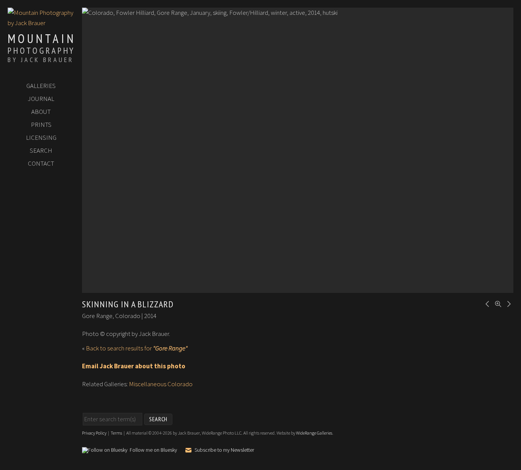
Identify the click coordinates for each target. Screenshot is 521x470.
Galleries (41, 86)
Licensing (41, 137)
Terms (116, 433)
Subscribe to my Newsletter (224, 450)
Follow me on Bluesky (153, 450)
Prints (41, 124)
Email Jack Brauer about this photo (133, 366)
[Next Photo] (507, 303)
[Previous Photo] (486, 303)
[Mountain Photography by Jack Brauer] (41, 23)
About (41, 111)
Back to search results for (137, 348)
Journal (41, 98)
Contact (41, 163)
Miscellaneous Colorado (161, 384)
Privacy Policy (94, 433)
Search (41, 150)
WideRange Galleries (314, 433)
